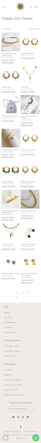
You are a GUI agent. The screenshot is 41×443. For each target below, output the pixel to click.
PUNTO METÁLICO (15, 431)
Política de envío (21, 438)
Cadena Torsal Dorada (28, 211)
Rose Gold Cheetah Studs (10, 273)
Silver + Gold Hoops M (28, 150)
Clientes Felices (10, 332)
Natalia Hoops (6, 87)
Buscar (7, 313)
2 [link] (17, 292)
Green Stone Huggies (28, 244)
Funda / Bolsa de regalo (10, 116)
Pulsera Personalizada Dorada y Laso (9, 54)
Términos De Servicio (13, 380)
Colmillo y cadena (8, 244)
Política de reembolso (30, 431)
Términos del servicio (30, 435)
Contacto (8, 370)
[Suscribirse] (33, 408)
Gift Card (8, 317)
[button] (4, 6)
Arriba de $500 (10, 356)
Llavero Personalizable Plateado (28, 117)
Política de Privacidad (13, 385)
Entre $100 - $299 (11, 346)
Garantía (7, 375)
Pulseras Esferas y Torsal (10, 150)
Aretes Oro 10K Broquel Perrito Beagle (29, 274)
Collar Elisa (24, 87)
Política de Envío (11, 390)
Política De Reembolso (13, 395)
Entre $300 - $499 (12, 351)
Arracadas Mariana (27, 53)
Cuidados (8, 327)
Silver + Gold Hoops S (28, 181)
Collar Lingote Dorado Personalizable (9, 211)
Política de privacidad (14, 435)
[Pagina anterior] (5, 292)
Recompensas (10, 322)
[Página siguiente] (23, 297)
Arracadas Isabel (7, 181)
